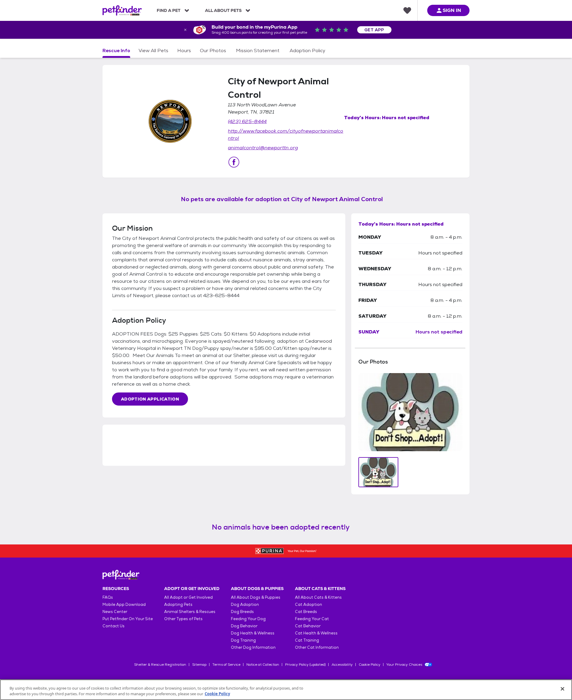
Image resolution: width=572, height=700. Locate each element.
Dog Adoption (245, 604)
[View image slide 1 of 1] (378, 472)
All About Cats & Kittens (318, 597)
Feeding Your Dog (248, 618)
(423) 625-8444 (247, 121)
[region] (286, 689)
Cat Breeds (306, 611)
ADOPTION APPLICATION (150, 399)
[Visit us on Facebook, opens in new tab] (234, 162)
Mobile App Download (124, 604)
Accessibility (342, 664)
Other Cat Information (317, 647)
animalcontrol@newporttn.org (263, 148)
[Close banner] (185, 30)
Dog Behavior (244, 625)
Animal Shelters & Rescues (189, 611)
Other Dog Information (253, 647)
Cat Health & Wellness (316, 633)
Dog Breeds (242, 611)
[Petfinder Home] (122, 10)
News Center (114, 611)
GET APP (374, 29)
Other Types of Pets (183, 618)
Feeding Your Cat (312, 618)
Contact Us (113, 625)
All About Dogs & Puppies (255, 597)
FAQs (107, 597)
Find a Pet (169, 10)
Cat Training (307, 640)
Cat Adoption (308, 604)
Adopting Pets (178, 604)
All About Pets (223, 10)
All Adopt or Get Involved (188, 597)
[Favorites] (407, 10)
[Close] (562, 689)
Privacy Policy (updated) (305, 664)
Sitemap (199, 664)
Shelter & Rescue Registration (160, 664)
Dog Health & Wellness (252, 633)
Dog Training (243, 640)
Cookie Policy (369, 664)
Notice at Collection (262, 664)
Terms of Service (226, 664)
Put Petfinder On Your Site (127, 618)
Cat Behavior (308, 625)
